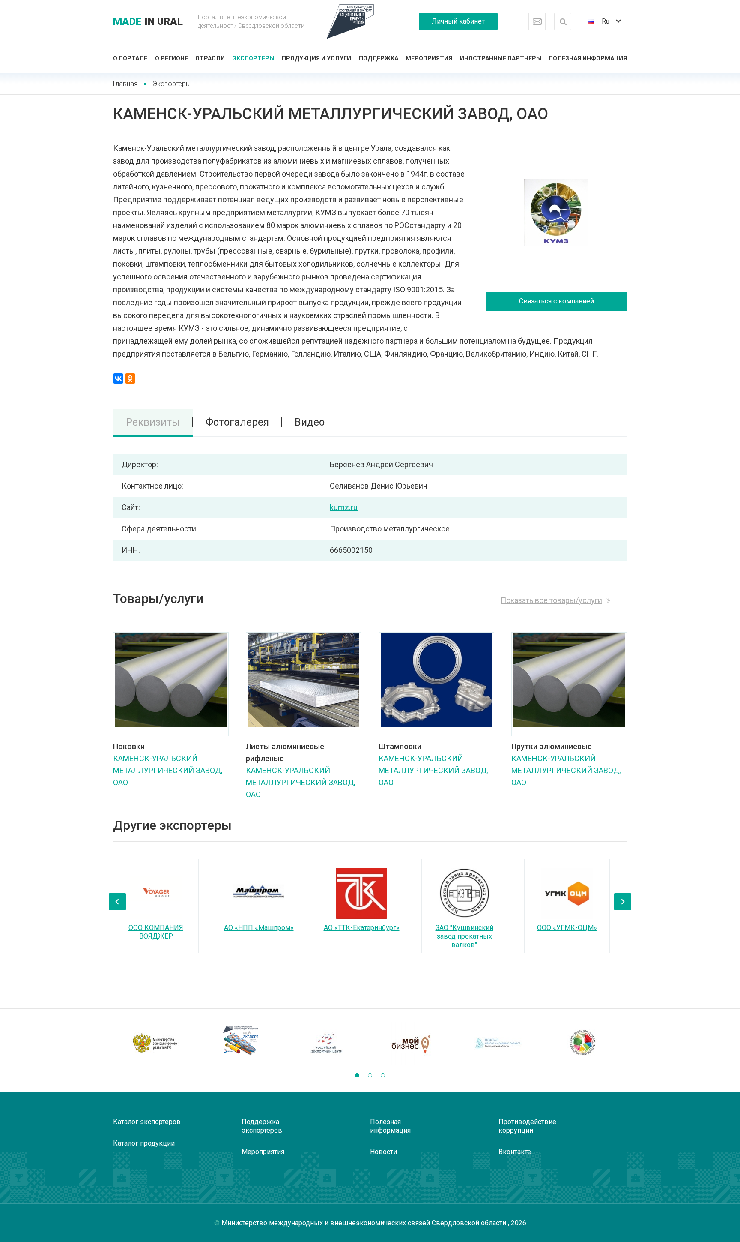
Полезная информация (588, 58)
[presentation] (117, 901)
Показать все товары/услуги (551, 600)
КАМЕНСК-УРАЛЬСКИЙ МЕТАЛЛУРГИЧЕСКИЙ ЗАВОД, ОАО (167, 770)
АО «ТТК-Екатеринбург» (362, 928)
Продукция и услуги (316, 58)
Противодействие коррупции (527, 1126)
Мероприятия (429, 58)
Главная (125, 84)
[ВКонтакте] (118, 378)
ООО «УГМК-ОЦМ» (567, 928)
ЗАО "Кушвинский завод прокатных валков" (464, 936)
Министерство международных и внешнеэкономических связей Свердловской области (364, 1223)
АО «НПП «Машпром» (259, 928)
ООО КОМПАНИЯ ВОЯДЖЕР (155, 932)
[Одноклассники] (130, 378)
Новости (383, 1152)
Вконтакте (514, 1152)
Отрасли (210, 58)
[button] (357, 1075)
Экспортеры (254, 58)
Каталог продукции (144, 1143)
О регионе (171, 58)
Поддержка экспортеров (262, 1126)
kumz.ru (344, 507)
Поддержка (378, 58)
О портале (130, 58)
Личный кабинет (458, 21)
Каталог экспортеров (147, 1122)
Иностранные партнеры (500, 58)
